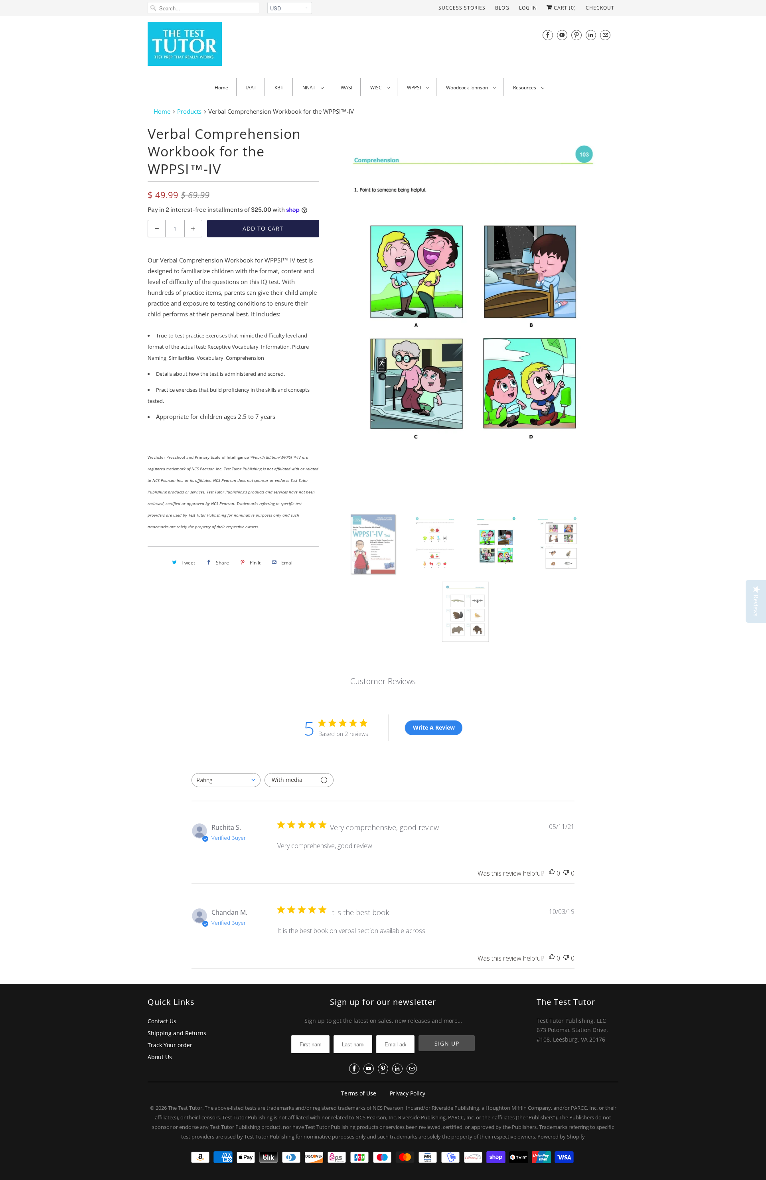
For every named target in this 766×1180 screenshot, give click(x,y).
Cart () (564, 7)
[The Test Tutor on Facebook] (548, 35)
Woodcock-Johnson (467, 87)
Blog (502, 7)
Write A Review (434, 727)
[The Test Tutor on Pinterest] (576, 35)
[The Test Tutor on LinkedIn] (591, 35)
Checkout (600, 7)
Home (221, 87)
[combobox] (226, 780)
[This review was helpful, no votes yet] (552, 873)
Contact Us (162, 1021)
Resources (525, 87)
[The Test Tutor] (219, 46)
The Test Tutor (185, 1107)
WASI (346, 87)
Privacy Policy (407, 1093)
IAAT (251, 87)
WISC (376, 87)
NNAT (309, 87)
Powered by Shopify (561, 1136)
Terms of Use (358, 1093)
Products (189, 111)
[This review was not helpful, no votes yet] (566, 873)
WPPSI (414, 87)
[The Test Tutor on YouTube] (562, 35)
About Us (160, 1057)
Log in (528, 7)
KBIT (279, 87)
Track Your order (170, 1045)
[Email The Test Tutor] (605, 35)
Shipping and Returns (177, 1033)
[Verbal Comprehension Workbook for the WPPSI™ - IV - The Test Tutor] (472, 313)
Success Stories (462, 7)
